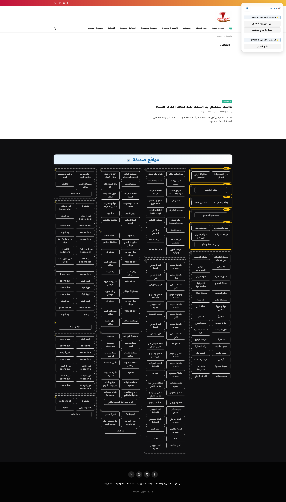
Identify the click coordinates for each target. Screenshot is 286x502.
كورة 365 (130, 414)
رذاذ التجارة (200, 346)
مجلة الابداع (200, 323)
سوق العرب (130, 183)
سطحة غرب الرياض (110, 354)
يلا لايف (120, 430)
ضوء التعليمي (221, 228)
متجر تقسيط (155, 314)
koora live (64, 225)
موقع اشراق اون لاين (201, 236)
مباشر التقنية (200, 359)
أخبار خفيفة (201, 28)
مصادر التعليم (156, 220)
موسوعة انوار (220, 376)
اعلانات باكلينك (110, 220)
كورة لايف (85, 281)
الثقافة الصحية (128, 28)
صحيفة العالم (155, 249)
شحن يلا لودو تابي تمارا (155, 355)
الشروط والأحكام (163, 484)
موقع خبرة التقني (221, 308)
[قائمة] (230, 28)
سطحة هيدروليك (110, 344)
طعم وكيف (221, 353)
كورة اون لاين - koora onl (85, 250)
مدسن (201, 316)
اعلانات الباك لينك (155, 192)
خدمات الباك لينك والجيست (130, 175)
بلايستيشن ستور (176, 411)
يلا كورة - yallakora (65, 250)
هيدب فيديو (200, 339)
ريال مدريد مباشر (130, 253)
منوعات (187, 28)
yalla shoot (110, 235)
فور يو (155, 373)
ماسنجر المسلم (211, 215)
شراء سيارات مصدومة (110, 393)
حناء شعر (155, 428)
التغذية (111, 28)
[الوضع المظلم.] (55, 3)
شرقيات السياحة (201, 368)
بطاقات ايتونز (155, 402)
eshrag (223, 112)
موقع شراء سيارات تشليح (110, 384)
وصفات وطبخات (149, 28)
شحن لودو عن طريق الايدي (155, 394)
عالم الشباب (211, 190)
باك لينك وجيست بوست (175, 221)
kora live (65, 274)
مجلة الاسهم (221, 283)
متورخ (221, 316)
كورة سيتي (110, 414)
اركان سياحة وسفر (211, 244)
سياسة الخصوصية (125, 484)
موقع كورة (75, 326)
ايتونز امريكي (155, 284)
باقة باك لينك (221, 202)
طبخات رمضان (95, 28)
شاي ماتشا (175, 445)
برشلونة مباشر (110, 242)
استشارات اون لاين (201, 331)
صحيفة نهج (221, 299)
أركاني (221, 359)
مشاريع (110, 213)
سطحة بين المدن (130, 344)
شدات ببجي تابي (155, 276)
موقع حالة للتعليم (176, 241)
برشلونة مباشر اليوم (65, 175)
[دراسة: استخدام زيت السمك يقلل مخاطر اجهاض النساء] (189, 78)
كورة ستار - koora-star (65, 207)
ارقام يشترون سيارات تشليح (130, 393)
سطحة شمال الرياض (130, 354)
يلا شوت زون (85, 407)
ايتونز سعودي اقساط (175, 296)
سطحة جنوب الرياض (130, 364)
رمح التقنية (221, 346)
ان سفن (221, 266)
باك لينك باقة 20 (110, 185)
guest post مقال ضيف (110, 175)
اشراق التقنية (200, 257)
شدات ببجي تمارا (155, 266)
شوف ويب (200, 276)
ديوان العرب (130, 213)
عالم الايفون (221, 293)
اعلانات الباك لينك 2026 (155, 212)
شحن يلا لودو (176, 392)
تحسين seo (201, 202)
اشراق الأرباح (200, 376)
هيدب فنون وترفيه (175, 251)
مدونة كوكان (201, 293)
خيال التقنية (221, 276)
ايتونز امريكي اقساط (155, 365)
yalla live (75, 193)
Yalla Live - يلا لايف (65, 240)
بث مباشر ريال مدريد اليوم (110, 422)
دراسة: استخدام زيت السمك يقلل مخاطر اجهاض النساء (194, 107)
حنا (175, 438)
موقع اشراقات (221, 234)
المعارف (221, 339)
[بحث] (55, 28)
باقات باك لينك (155, 180)
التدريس (176, 200)
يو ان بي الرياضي (155, 231)
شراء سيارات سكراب (110, 374)
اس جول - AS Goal (65, 260)
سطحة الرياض (130, 336)
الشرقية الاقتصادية (201, 285)
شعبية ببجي (176, 402)
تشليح (131, 372)
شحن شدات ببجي (176, 384)
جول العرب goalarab (130, 422)
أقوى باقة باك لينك (110, 195)
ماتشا (155, 438)
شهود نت (200, 353)
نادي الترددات (220, 329)
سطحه (110, 336)
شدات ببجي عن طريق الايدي (155, 345)
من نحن (178, 484)
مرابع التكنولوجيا (200, 268)
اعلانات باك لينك (130, 221)
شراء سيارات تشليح (130, 384)
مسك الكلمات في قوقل (221, 258)
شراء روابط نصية (175, 182)
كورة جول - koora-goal (85, 217)
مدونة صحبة (221, 366)
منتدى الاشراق (176, 210)
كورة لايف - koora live (85, 367)
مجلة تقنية (175, 229)
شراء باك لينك (176, 174)
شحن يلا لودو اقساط (155, 296)
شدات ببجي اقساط (176, 266)
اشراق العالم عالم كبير (155, 202)
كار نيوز (200, 299)
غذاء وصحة (218, 28)
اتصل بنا (108, 484)
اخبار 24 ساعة (155, 239)
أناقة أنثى (201, 306)
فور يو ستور (155, 333)
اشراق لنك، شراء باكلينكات (176, 192)
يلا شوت (130, 235)
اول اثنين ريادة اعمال (221, 176)
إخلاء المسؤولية (144, 484)
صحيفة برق (201, 228)
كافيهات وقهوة (170, 28)
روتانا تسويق (221, 323)
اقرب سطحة (110, 362)
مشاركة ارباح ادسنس (200, 176)
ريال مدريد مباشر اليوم (85, 175)
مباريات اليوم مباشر (130, 244)
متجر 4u (176, 343)
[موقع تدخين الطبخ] (223, 16)
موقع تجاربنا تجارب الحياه (110, 205)
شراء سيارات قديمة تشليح (120, 401)
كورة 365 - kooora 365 (85, 260)
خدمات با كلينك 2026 (130, 205)
